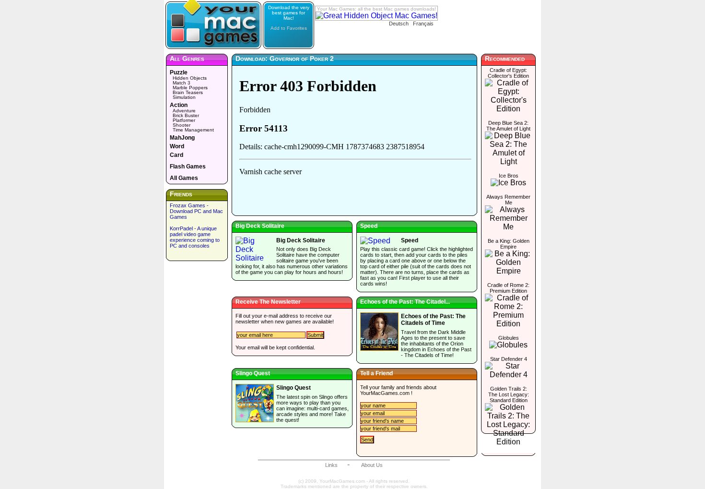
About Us (372, 465)
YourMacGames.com (385, 393)
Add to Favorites (288, 28)
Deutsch (399, 23)
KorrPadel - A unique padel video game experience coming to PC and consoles (195, 237)
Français (423, 23)
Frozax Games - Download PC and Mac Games (196, 211)
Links (331, 465)
